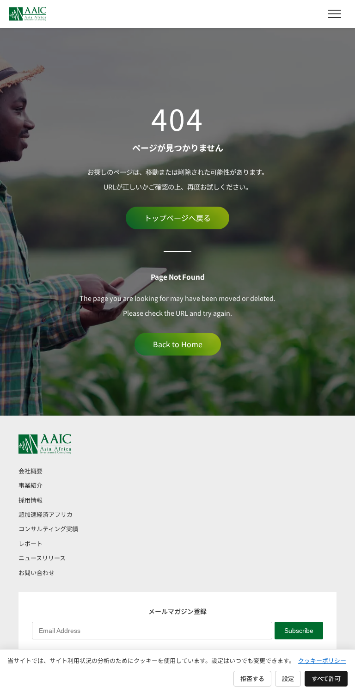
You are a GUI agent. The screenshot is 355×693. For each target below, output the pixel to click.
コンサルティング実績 (48, 528)
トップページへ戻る (177, 217)
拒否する (252, 678)
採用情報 (30, 500)
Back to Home (177, 344)
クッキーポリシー (322, 660)
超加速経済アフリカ (45, 514)
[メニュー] (335, 14)
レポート (30, 543)
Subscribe (298, 630)
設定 (288, 678)
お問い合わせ (36, 572)
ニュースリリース (42, 557)
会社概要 (30, 470)
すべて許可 (326, 678)
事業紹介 (30, 485)
